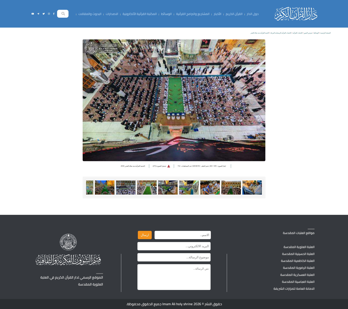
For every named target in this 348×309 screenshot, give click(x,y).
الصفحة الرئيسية (325, 33)
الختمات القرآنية (297, 33)
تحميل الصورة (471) (159, 166)
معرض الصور (308, 33)
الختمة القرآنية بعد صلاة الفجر (260, 33)
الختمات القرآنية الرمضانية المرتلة (281, 33)
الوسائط (316, 33)
